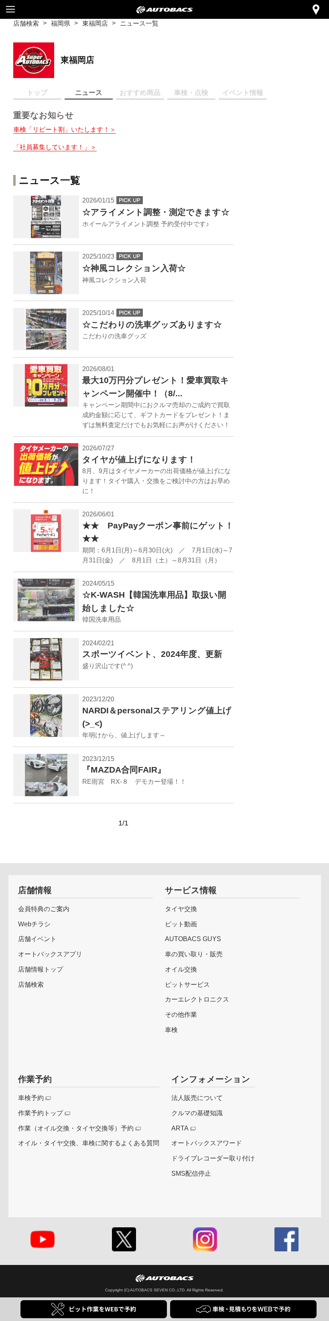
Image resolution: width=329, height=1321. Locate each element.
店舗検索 (26, 23)
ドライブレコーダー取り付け (213, 1158)
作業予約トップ (40, 1112)
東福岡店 (95, 23)
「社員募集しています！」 (51, 147)
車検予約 (31, 1097)
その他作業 (181, 1014)
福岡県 (60, 23)
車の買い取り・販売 (194, 954)
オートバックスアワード (206, 1142)
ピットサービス (187, 984)
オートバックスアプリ (50, 954)
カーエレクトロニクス (197, 999)
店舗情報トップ (40, 969)
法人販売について (197, 1097)
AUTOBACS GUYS (193, 938)
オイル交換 (181, 969)
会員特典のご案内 (43, 908)
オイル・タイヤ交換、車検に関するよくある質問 (88, 1142)
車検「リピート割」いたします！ (61, 129)
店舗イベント (37, 938)
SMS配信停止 (191, 1173)
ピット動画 (181, 924)
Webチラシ (34, 924)
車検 (171, 1029)
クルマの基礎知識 (197, 1112)
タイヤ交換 (181, 908)
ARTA (180, 1128)
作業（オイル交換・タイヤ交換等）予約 (76, 1128)
